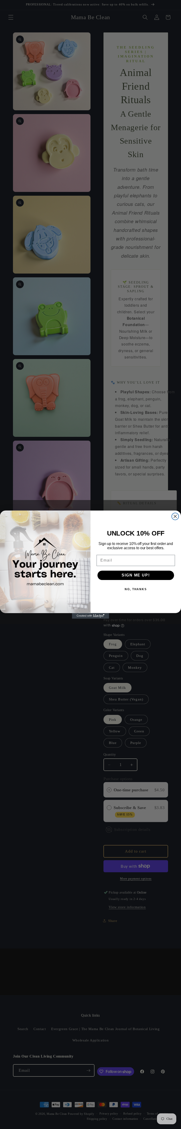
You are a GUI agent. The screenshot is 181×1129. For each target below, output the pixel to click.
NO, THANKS (136, 589)
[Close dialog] (175, 516)
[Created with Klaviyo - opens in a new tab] (90, 616)
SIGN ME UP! (136, 575)
